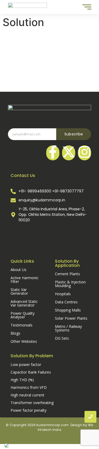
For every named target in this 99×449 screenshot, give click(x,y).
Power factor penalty (28, 410)
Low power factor (26, 364)
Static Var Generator (19, 291)
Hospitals (63, 293)
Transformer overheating (32, 402)
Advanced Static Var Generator (24, 303)
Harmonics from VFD (29, 387)
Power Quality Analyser (23, 315)
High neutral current (27, 394)
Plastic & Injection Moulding (70, 283)
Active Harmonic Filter (25, 279)
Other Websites (24, 341)
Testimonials (21, 325)
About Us (18, 269)
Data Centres (66, 301)
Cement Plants (67, 273)
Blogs (15, 333)
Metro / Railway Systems (68, 328)
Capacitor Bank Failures (31, 372)
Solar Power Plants (71, 318)
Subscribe (73, 134)
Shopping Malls (68, 310)
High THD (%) (22, 379)
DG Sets (62, 338)
